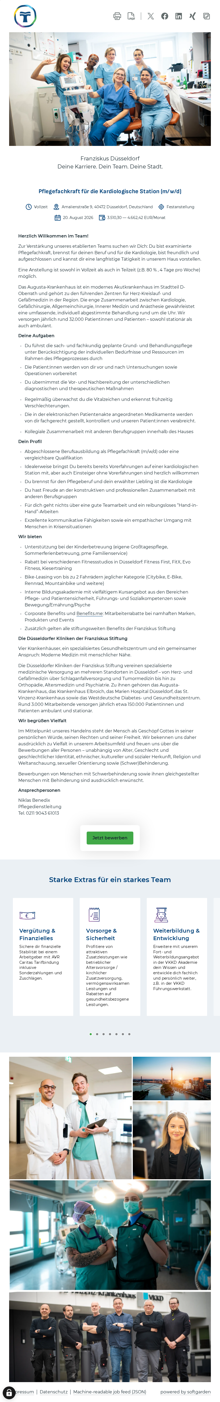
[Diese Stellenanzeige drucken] (117, 16)
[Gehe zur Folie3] (103, 1034)
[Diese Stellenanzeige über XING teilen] (192, 16)
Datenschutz (54, 1391)
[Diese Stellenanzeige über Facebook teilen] (164, 16)
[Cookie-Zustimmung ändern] (9, 1392)
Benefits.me (89, 613)
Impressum (21, 1391)
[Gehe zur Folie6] (123, 1034)
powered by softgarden (185, 1391)
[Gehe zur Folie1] (90, 1034)
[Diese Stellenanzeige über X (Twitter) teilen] (150, 16)
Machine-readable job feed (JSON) (109, 1391)
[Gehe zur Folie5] (116, 1034)
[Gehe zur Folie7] (129, 1034)
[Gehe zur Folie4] (110, 1034)
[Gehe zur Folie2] (97, 1034)
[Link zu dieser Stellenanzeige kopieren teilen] (206, 16)
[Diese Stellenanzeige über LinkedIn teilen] (178, 16)
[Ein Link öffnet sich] (34, 16)
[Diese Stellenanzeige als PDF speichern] (131, 16)
